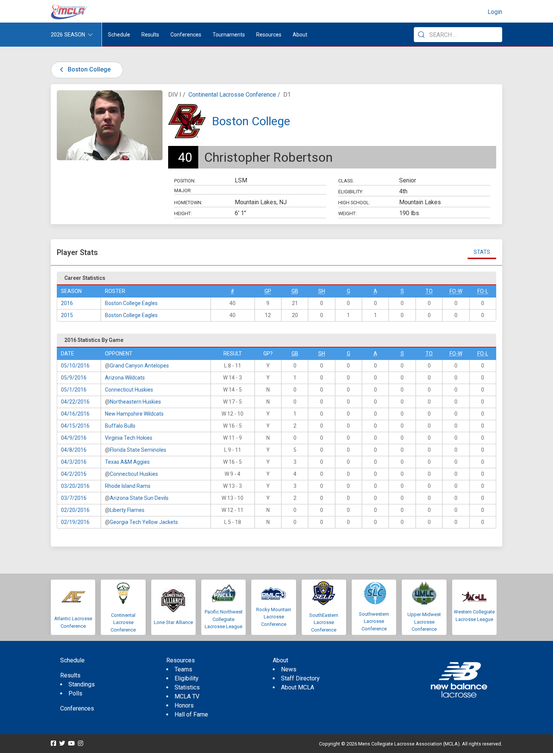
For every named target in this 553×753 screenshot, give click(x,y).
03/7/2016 (74, 498)
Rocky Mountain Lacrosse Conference (273, 617)
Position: (185, 181)
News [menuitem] (288, 669)
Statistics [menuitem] (187, 687)
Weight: (347, 213)
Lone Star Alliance (173, 622)
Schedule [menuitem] (119, 35)
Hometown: (188, 202)
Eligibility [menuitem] (187, 678)
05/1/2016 (74, 390)
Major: (183, 190)
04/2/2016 (74, 474)
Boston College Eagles (131, 303)
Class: (346, 181)
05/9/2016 (74, 378)
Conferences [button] (185, 35)
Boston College (88, 69)
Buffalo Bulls (120, 426)
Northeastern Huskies (135, 402)
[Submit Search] (421, 34)
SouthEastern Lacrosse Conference (323, 622)
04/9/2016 (74, 438)
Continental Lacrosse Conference (232, 94)
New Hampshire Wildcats (134, 414)
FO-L (482, 291)
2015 (67, 315)
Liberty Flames (127, 510)
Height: (183, 213)
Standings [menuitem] (81, 684)
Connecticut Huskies (129, 390)
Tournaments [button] (229, 35)
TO (429, 291)
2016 (67, 303)
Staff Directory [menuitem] (300, 678)
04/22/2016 (75, 402)
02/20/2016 (75, 510)
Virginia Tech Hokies (128, 438)
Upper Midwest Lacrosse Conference (424, 622)
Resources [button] (268, 35)
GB (295, 291)
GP (267, 291)
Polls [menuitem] (75, 693)
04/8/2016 (74, 450)
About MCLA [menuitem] (297, 687)
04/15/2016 (75, 426)
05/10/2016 (75, 366)
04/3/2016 (74, 462)
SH (321, 291)
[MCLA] (69, 12)
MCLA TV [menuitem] (187, 696)
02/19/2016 (75, 522)
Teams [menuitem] (183, 669)
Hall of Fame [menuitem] (191, 714)
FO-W (456, 291)
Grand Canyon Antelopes (139, 366)
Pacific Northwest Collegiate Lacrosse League (224, 619)
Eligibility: (350, 191)
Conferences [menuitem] (77, 708)
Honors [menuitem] (184, 705)
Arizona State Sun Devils (139, 498)
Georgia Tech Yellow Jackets (144, 522)
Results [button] (150, 35)
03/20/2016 (75, 486)
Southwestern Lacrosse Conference (374, 621)
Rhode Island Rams (127, 486)
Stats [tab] (482, 252)
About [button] (300, 35)
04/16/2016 (75, 414)
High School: (354, 202)
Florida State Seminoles (138, 450)
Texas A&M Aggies (127, 462)
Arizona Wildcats (125, 378)
